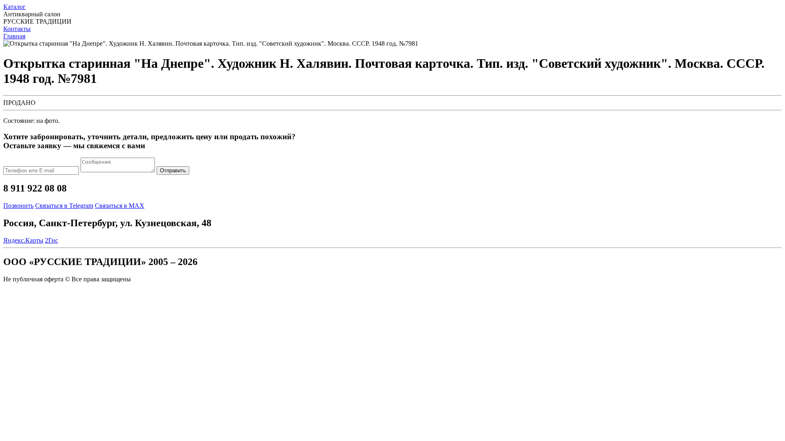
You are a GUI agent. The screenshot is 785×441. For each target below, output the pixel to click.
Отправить (173, 170)
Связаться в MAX (119, 205)
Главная (14, 36)
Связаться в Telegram (64, 205)
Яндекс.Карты (23, 240)
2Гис (51, 240)
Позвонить (18, 205)
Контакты (17, 28)
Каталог (14, 6)
